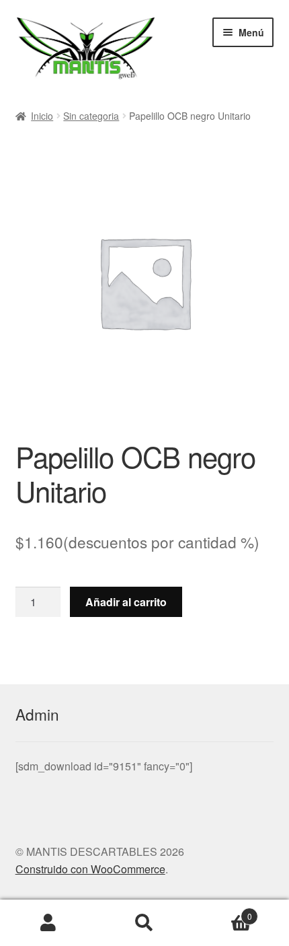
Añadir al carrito (126, 602)
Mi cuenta (48, 923)
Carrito (222, 911)
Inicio (42, 115)
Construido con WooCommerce (90, 869)
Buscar (144, 923)
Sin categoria (91, 115)
